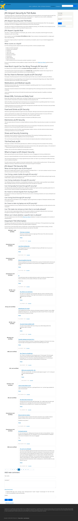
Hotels (39, 6)
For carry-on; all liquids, (25, 449)
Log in (2, 1)
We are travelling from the (24, 260)
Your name (7, 475)
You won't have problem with (27, 324)
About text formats (9, 489)
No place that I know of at (26, 399)
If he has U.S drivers (25, 232)
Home (30, 6)
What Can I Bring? (42, 62)
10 (16, 469)
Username (60, 15)
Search (75, 6)
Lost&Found (34, 6)
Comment (7, 480)
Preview (10, 499)
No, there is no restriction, (26, 291)
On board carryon (22, 431)
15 (27, 469)
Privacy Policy (20, 518)
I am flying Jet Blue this (24, 246)
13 (23, 469)
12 (21, 469)
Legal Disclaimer (26, 518)
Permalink (28, 255)
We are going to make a (24, 415)
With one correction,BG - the (28, 370)
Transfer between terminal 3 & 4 (26, 339)
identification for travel (24, 308)
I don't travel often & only (24, 385)
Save (6, 499)
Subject (6, 495)
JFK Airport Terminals (45, 6)
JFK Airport (8, 4)
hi (18, 275)
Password (59, 19)
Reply (21, 237)
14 (25, 469)
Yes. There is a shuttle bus (26, 353)
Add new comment (9, 502)
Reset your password (62, 26)
